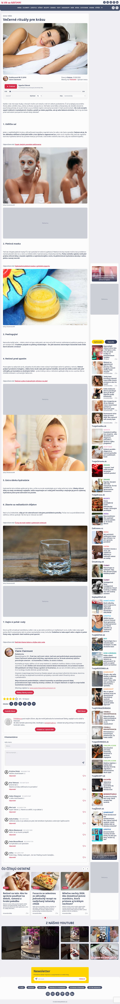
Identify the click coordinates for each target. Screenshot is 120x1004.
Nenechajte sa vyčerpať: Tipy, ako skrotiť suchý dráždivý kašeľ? (110, 570)
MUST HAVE (108, 447)
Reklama (42, 987)
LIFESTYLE (33, 8)
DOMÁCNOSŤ (108, 672)
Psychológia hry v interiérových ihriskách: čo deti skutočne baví (110, 644)
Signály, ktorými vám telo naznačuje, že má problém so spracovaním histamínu (110, 486)
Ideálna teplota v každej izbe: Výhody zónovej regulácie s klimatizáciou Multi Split (110, 767)
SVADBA (91, 8)
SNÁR (72, 8)
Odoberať (82, 979)
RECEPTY (46, 8)
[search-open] (117, 7)
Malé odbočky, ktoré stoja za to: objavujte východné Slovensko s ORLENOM (110, 607)
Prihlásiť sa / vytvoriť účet (45, 729)
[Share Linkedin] (29, 704)
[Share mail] (34, 704)
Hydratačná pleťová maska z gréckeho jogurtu (32, 266)
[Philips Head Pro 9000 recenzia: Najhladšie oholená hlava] (104, 934)
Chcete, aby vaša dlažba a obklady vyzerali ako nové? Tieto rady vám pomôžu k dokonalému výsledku (110, 680)
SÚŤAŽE (97, 8)
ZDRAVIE (53, 8)
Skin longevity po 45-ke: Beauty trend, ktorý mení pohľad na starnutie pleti (110, 405)
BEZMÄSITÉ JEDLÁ (110, 794)
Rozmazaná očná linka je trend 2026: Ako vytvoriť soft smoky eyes (110, 416)
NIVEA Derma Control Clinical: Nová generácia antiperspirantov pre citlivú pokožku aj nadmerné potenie (110, 624)
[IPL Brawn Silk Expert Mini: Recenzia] (104, 951)
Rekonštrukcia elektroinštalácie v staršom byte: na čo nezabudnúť (110, 720)
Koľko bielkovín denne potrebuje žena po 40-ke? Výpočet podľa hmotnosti (110, 392)
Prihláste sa (18, 719)
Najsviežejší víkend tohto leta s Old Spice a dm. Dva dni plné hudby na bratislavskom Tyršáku (110, 351)
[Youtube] (107, 2)
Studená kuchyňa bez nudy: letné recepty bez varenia (110, 799)
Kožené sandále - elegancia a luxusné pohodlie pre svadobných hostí (110, 453)
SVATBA (106, 546)
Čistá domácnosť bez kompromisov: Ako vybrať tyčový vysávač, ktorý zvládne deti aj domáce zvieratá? (110, 820)
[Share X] (20, 704)
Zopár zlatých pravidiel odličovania (28, 144)
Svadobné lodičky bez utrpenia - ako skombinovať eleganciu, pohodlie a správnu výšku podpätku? (110, 437)
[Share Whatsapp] (16, 704)
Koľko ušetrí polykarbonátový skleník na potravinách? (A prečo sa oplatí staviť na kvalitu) (110, 660)
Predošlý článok (10, 711)
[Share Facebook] (11, 704)
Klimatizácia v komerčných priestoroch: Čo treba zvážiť (109, 734)
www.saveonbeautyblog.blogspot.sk (43, 688)
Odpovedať (12, 776)
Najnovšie (111, 342)
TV (102, 8)
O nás (21, 987)
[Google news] (67, 994)
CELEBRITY (26, 8)
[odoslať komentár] (83, 762)
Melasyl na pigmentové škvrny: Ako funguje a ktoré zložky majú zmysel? (109, 367)
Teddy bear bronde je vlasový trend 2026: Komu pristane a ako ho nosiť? (110, 380)
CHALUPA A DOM (110, 746)
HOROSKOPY (65, 8)
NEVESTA (107, 430)
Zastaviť (8, 96)
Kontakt (31, 987)
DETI (105, 639)
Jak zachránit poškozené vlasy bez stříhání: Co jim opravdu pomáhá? (110, 538)
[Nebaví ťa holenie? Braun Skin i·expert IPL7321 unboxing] (75, 951)
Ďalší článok (82, 711)
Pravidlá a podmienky (57, 987)
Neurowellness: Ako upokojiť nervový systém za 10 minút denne (109, 520)
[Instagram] (111, 2)
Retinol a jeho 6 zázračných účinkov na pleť (31, 381)
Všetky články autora (24, 693)
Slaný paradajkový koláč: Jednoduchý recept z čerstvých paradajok (110, 505)
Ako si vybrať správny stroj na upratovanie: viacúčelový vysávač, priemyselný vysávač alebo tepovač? (110, 698)
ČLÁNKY (107, 565)
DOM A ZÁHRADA (110, 653)
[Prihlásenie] (113, 7)
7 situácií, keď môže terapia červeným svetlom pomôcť (110, 470)
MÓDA (77, 8)
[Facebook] (104, 2)
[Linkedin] (117, 2)
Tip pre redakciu (95, 987)
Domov (5, 15)
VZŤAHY (40, 8)
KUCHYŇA (107, 780)
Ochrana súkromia (77, 987)
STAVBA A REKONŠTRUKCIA (110, 713)
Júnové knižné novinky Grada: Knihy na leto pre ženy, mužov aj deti (110, 835)
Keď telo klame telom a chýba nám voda (30, 642)
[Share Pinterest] (25, 704)
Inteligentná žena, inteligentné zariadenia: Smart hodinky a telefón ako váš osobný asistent (110, 587)
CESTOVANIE (84, 8)
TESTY (58, 8)
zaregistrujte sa (50, 723)
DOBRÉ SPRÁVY (109, 601)
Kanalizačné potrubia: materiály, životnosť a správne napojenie (108, 752)
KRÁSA (19, 8)
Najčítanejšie (98, 342)
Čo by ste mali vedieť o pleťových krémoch (30, 523)
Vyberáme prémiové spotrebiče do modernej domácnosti (109, 785)
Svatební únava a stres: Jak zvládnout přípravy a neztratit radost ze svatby (110, 553)
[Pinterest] (114, 2)
